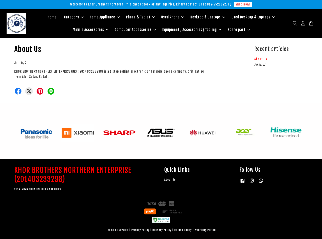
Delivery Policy (161, 230)
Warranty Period (205, 230)
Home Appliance (102, 17)
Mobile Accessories (88, 29)
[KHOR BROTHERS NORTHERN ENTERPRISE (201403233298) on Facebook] (242, 182)
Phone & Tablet (138, 17)
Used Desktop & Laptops (251, 17)
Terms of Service (117, 230)
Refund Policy (183, 230)
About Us (260, 59)
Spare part (237, 29)
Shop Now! (242, 4)
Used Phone (170, 17)
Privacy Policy (140, 230)
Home (52, 17)
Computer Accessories (133, 29)
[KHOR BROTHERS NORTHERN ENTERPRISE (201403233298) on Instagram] (252, 182)
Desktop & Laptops (205, 17)
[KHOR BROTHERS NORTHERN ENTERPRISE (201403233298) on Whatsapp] (261, 182)
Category (71, 17)
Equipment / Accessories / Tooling (189, 29)
